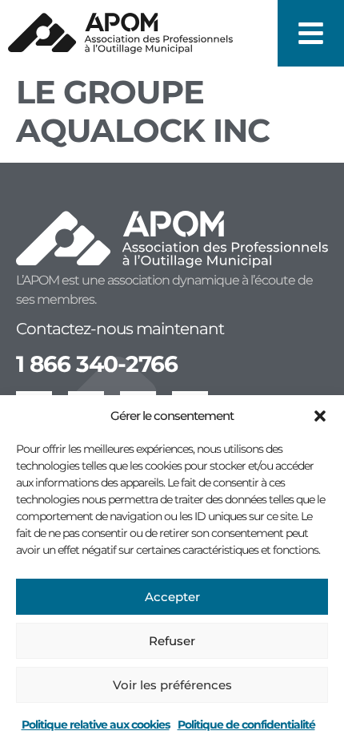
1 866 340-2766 (97, 364)
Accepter (172, 596)
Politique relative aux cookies (96, 724)
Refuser (172, 640)
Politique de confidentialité (246, 724)
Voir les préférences (172, 684)
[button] (320, 416)
